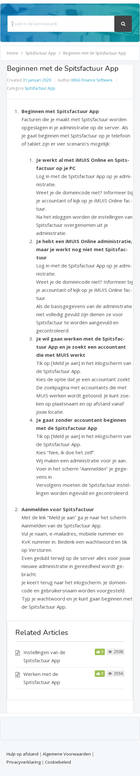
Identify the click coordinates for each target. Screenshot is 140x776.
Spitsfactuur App (40, 88)
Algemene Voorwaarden (67, 754)
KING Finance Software (92, 80)
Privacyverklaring (24, 762)
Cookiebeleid (58, 762)
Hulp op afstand (22, 754)
